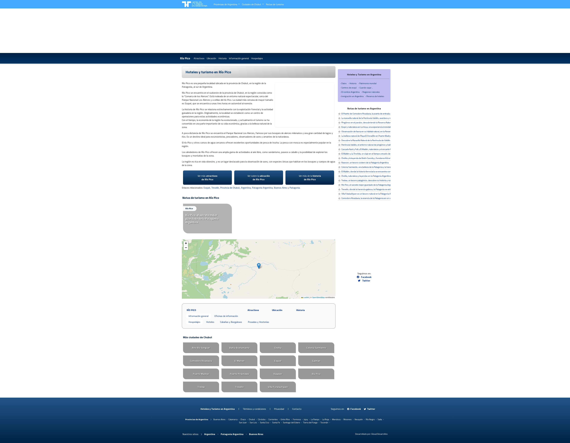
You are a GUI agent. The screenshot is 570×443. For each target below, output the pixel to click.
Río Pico (185, 58)
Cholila (277, 348)
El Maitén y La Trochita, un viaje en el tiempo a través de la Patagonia (371, 153)
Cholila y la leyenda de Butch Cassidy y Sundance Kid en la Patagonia (371, 158)
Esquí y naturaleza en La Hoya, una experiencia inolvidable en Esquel (371, 126)
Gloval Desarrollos (379, 433)
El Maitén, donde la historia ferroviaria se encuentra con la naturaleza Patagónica (377, 171)
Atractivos (199, 58)
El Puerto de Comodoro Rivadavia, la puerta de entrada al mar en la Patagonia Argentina (380, 113)
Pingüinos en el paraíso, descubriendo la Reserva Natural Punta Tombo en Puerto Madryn (381, 122)
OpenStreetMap (318, 297)
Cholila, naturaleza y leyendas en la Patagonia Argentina (366, 175)
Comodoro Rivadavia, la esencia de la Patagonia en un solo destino (371, 198)
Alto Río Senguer (201, 348)
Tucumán (324, 422)
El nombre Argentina (350, 91)
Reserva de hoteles (375, 96)
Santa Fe (276, 422)
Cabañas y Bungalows (231, 322)
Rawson (278, 374)
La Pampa (315, 419)
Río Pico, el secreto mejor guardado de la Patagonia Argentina (368, 184)
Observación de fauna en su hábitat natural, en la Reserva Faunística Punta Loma (377, 131)
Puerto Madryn (201, 374)
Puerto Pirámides (239, 374)
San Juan (243, 422)
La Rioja (325, 419)
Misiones (347, 419)
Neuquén (359, 419)
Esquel (207, 187)
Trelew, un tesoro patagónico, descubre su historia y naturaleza (369, 180)
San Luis (253, 422)
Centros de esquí (349, 87)
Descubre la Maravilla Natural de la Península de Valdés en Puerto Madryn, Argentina (378, 140)
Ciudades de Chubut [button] (252, 4)
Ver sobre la (258, 177)
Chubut (252, 419)
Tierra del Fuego (310, 422)
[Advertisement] (285, 30)
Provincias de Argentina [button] (226, 4)
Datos (344, 83)
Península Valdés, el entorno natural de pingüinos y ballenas (368, 144)
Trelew (201, 387)
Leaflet (306, 297)
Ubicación (211, 58)
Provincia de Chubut (230, 187)
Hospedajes (257, 58)
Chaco (243, 419)
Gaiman (316, 361)
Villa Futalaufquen (278, 387)
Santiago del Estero (291, 422)
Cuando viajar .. (366, 87)
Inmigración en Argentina (352, 96)
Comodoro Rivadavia (201, 361)
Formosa (297, 419)
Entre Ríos (285, 419)
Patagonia (294, 187)
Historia (222, 58)
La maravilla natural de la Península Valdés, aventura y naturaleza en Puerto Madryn (378, 118)
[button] (259, 266)
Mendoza (336, 419)
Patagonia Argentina (262, 187)
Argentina (246, 187)
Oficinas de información (226, 316)
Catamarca (233, 419)
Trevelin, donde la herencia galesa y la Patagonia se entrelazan (369, 189)
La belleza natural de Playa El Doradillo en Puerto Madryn (366, 135)
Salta (380, 419)
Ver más (207, 177)
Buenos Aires (280, 187)
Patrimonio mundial (367, 83)
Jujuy (306, 419)
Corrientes (273, 419)
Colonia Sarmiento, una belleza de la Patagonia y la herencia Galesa (371, 167)
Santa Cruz (264, 422)
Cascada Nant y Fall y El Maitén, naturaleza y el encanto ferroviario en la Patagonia (377, 149)
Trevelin (215, 187)
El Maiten (239, 361)
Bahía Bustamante (239, 348)
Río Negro (370, 419)
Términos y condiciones (254, 409)
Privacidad (279, 409)
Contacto (296, 409)
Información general (239, 58)
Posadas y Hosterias (258, 322)
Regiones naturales (371, 91)
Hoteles (210, 322)
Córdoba (261, 419)
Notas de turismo (275, 4)
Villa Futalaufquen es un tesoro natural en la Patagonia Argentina (369, 193)
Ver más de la (310, 177)
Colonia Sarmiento (316, 348)
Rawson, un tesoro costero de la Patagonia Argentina (365, 162)
